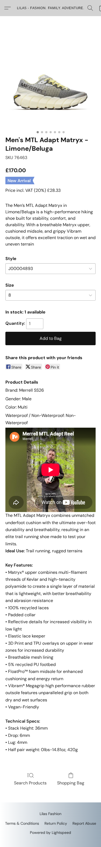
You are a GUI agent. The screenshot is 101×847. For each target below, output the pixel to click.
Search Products (30, 783)
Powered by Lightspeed (50, 832)
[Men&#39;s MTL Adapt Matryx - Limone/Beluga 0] (50, 83)
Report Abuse (84, 823)
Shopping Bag (70, 783)
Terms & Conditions (22, 823)
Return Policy (55, 823)
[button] (50, 8)
